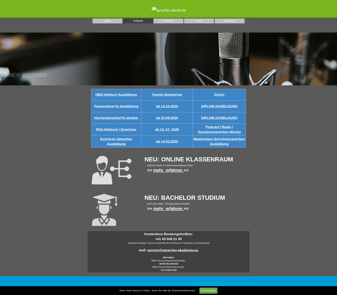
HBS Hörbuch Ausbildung (116, 94)
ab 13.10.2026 (167, 106)
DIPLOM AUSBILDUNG (219, 106)
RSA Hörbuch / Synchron (116, 129)
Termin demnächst (167, 94)
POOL (199, 21)
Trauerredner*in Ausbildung (116, 106)
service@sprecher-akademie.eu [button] (172, 250)
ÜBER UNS (230, 21)
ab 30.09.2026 (167, 118)
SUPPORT (168, 21)
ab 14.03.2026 (167, 141)
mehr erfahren (168, 170)
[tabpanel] (169, 118)
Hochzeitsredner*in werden (116, 118)
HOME (107, 21)
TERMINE (138, 21)
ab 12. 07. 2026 (167, 129)
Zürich (219, 94)
